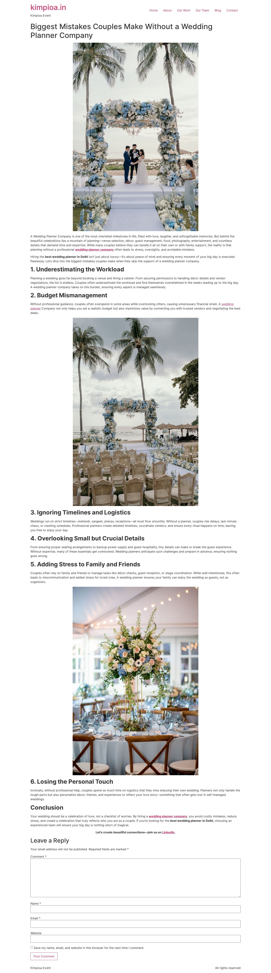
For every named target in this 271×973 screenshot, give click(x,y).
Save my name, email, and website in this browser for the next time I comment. (89, 947)
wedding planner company (94, 249)
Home (153, 10)
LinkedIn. (168, 832)
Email (35, 918)
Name (35, 903)
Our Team (202, 10)
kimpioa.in (48, 7)
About (167, 10)
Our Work (183, 10)
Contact (232, 10)
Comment (38, 856)
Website (35, 933)
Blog (218, 10)
